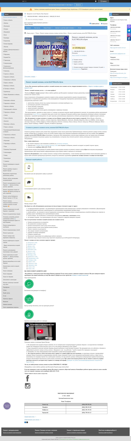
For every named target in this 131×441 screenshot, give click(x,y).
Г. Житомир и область (9, 124)
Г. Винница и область (8, 85)
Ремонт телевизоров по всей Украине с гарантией (11, 210)
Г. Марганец (6, 54)
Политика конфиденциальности (81, 439)
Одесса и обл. (31, 248)
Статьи (4, 290)
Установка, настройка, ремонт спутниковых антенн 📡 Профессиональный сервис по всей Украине (11, 219)
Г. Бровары (6, 38)
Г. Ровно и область (8, 127)
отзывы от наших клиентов (80, 275)
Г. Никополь (6, 71)
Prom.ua (73, 437)
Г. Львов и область (8, 82)
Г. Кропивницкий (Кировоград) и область (11, 130)
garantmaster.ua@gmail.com (117, 53)
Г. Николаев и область (9, 100)
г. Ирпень (5, 23)
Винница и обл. (31, 253)
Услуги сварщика (7, 274)
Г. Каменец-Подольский (9, 149)
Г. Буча (37, 33)
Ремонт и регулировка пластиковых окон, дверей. (10, 251)
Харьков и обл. (32, 244)
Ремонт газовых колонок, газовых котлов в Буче (53, 33)
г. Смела (5, 115)
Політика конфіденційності (106, 432)
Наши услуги (30, 33)
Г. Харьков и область (8, 77)
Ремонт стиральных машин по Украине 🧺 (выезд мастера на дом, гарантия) (11, 191)
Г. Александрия (7, 152)
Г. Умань (5, 155)
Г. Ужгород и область (9, 137)
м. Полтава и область (8, 88)
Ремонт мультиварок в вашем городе (11, 165)
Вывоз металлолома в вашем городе (11, 246)
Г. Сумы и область (8, 118)
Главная (28, 28)
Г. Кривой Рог (6, 57)
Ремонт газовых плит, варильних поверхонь (9, 236)
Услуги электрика (7, 271)
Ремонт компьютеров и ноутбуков (9, 226)
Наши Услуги (47, 28)
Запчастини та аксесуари (9, 279)
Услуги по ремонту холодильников (12, 432)
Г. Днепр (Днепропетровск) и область (11, 50)
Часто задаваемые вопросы (10, 307)
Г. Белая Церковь (7, 44)
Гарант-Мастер (37, 114)
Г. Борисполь (6, 41)
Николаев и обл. (32, 249)
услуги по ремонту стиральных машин (76, 432)
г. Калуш (5, 97)
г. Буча (5, 35)
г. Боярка (5, 29)
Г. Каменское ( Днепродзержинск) (8, 67)
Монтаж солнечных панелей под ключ (10, 283)
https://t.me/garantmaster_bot (118, 73)
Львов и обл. (31, 261)
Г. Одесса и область (8, 74)
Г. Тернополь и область (9, 134)
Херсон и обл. (31, 251)
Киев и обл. (31, 268)
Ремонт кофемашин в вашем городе (11, 241)
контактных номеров (62, 143)
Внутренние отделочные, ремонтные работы (10, 174)
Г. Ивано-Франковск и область (11, 94)
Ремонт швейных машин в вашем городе (10, 169)
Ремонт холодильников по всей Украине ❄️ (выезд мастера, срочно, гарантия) (11, 184)
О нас (4, 296)
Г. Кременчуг (6, 91)
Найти (103, 19)
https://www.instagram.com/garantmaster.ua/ (119, 77)
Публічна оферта (8, 298)
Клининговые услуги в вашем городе (11, 267)
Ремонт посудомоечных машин (11, 214)
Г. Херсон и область (8, 106)
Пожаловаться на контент (65, 439)
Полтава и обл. (32, 260)
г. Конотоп (6, 121)
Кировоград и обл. (33, 258)
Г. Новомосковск (7, 63)
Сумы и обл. (31, 267)
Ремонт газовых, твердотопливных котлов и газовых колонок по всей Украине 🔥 (10, 203)
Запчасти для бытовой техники (64, 28)
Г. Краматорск (7, 158)
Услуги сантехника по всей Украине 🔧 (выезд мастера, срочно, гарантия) (11, 256)
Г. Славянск (6, 161)
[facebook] (25, 422)
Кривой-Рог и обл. (33, 256)
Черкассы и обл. (32, 263)
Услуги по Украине (8, 276)
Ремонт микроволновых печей (11, 230)
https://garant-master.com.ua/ (118, 47)
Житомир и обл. (32, 255)
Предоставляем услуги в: (10, 17)
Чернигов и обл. (32, 265)
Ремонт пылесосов (8, 233)
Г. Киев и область (7, 20)
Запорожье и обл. (32, 242)
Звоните (78, 5)
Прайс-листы (6, 293)
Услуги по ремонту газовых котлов (44, 432)
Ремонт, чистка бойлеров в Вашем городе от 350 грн (10, 197)
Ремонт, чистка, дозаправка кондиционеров (10, 179)
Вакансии (5, 301)
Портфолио (6, 287)
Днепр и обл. (31, 246)
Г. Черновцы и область (9, 143)
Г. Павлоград (6, 60)
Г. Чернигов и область (9, 103)
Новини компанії (7, 304)
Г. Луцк (5, 146)
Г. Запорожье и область (9, 80)
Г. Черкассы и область (9, 112)
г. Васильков (6, 26)
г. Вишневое (6, 32)
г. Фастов (5, 46)
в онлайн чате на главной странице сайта (46, 145)
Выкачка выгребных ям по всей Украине (11, 262)
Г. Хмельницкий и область (10, 109)
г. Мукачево (6, 140)
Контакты (37, 28)
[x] (27, 422)
